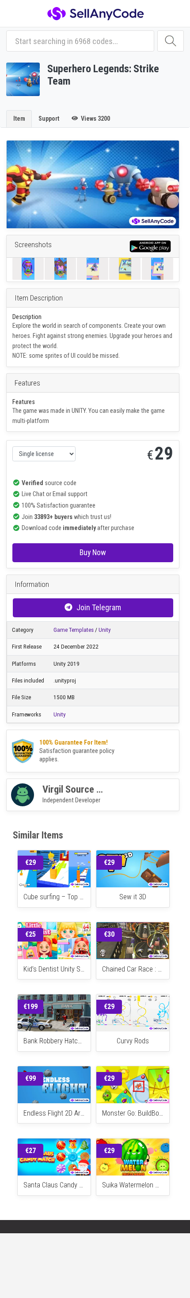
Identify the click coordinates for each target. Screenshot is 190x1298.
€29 (30, 862)
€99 (30, 1078)
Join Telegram (98, 607)
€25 (30, 934)
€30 (109, 934)
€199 (30, 1006)
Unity (105, 630)
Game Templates (73, 630)
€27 (30, 1150)
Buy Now (93, 552)
